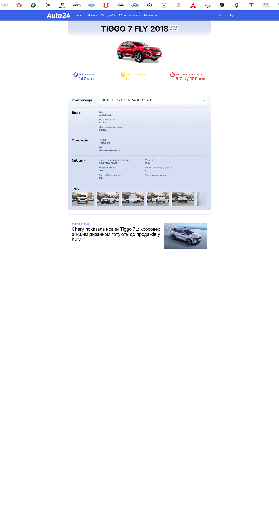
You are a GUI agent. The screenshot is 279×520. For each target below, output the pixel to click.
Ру (231, 15)
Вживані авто (152, 15)
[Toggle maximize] (133, 198)
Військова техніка (129, 15)
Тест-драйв (108, 15)
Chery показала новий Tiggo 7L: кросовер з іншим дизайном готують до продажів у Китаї (116, 234)
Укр (221, 15)
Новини (92, 15)
